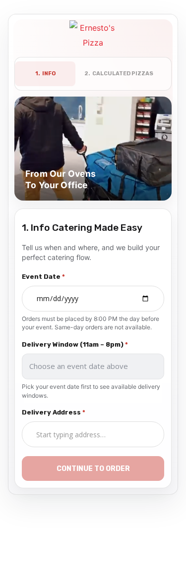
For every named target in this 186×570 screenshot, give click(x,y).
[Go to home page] (93, 36)
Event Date (43, 276)
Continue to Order (93, 469)
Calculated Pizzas (118, 73)
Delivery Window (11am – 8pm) (75, 344)
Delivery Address (53, 412)
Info (45, 73)
